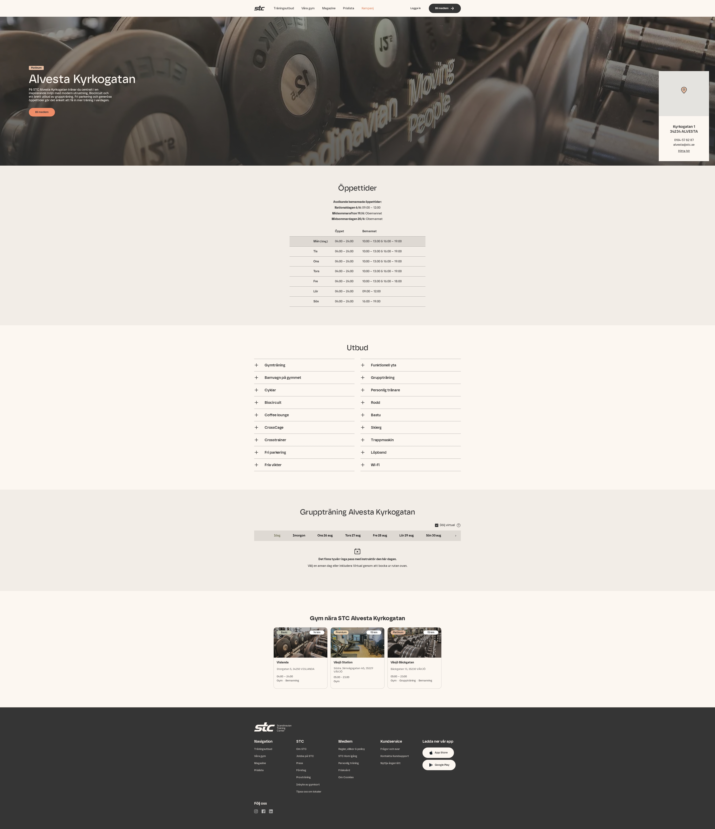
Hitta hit (684, 151)
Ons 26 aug (325, 535)
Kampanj (368, 8)
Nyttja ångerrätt (390, 763)
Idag (277, 535)
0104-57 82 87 (684, 140)
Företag (301, 770)
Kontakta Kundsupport (394, 756)
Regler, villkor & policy (351, 749)
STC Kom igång (347, 756)
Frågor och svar (390, 749)
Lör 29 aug (406, 535)
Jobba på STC (305, 756)
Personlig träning (348, 763)
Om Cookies (346, 777)
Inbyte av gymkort (308, 784)
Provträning (303, 777)
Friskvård (344, 770)
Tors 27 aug (353, 535)
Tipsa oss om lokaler (308, 791)
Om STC (301, 749)
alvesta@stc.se (684, 144)
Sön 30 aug (433, 535)
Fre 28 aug (380, 535)
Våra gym (308, 8)
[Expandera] (256, 365)
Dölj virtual (447, 525)
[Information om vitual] (458, 525)
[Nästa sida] (455, 536)
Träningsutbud (284, 8)
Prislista (348, 8)
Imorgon (299, 535)
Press (299, 763)
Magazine (329, 8)
